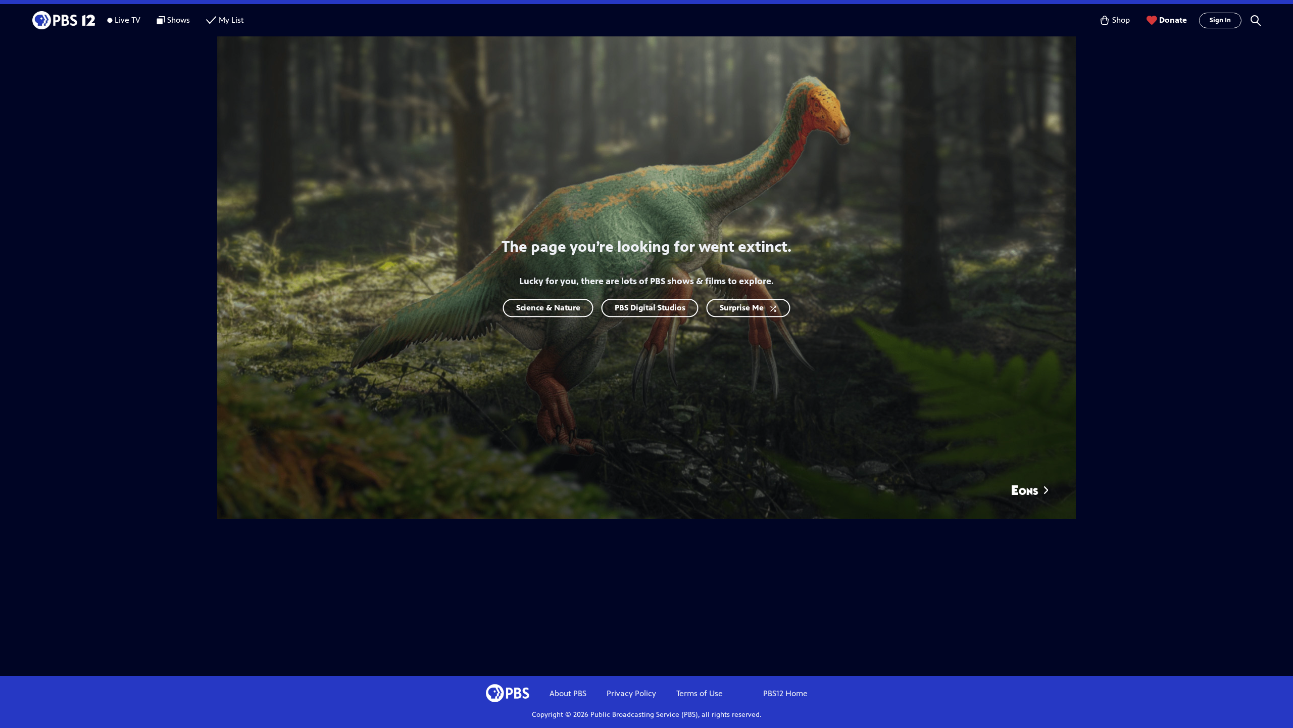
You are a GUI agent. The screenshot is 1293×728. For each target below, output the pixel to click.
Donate (1173, 20)
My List (231, 20)
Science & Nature (548, 307)
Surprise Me (742, 307)
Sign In (1220, 20)
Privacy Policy (631, 693)
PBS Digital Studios (650, 307)
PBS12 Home (785, 693)
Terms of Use (699, 693)
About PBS (568, 693)
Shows (178, 20)
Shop (1121, 20)
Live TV (127, 20)
